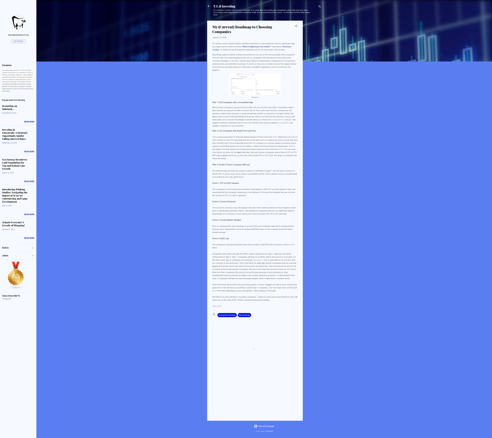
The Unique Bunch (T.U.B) (18, 35)
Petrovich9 (270, 431)
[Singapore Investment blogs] (16, 289)
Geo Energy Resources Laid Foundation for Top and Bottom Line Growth (14, 164)
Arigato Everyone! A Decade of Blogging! (13, 224)
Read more (29, 122)
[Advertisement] (313, 59)
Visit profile (18, 41)
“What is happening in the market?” (256, 46)
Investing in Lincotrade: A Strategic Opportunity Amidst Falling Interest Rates (15, 134)
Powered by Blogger (265, 426)
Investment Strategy (227, 315)
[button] (296, 26)
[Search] (319, 7)
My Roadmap (244, 315)
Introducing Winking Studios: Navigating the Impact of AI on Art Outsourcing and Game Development (15, 195)
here (239, 152)
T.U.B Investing (224, 6)
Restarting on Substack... (9, 107)
